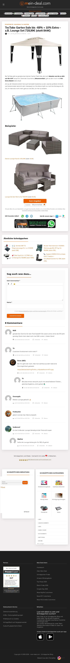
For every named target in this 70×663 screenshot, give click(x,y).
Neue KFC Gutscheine (44, 596)
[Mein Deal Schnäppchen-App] (52, 636)
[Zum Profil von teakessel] (8, 429)
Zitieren (45, 339)
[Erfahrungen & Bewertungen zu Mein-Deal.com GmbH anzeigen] (11, 579)
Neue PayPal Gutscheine (44, 592)
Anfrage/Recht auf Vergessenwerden (15, 622)
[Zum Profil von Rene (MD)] (13, 362)
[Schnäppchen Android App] (63, 216)
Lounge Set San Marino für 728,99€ (16, 197)
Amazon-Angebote (43, 523)
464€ (31, 159)
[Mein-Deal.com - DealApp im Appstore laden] (42, 636)
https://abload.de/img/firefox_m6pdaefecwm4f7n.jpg (35, 369)
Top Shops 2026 (42, 582)
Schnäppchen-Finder (43, 574)
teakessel (16, 427)
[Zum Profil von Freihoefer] (8, 413)
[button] (8, 284)
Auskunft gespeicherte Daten (12, 626)
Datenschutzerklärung (10, 611)
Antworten (37, 339)
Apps (39, 526)
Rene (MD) (21, 361)
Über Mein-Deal (42, 571)
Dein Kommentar (13, 281)
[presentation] (8, 284)
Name (9, 302)
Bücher (40, 541)
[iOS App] (56, 216)
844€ (33, 197)
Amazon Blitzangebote (44, 578)
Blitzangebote (42, 533)
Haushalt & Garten (21, 24)
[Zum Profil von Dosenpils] (8, 398)
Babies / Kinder (42, 530)
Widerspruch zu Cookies (11, 619)
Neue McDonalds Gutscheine (46, 599)
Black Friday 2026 (42, 585)
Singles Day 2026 (42, 589)
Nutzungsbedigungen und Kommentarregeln (33, 311)
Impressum (40, 567)
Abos (39, 519)
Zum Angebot (35, 201)
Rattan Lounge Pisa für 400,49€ (15, 159)
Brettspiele (41, 537)
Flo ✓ (8, 33)
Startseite (9, 24)
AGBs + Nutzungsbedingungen (13, 615)
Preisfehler (62, 620)
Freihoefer (17, 412)
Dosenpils (17, 396)
